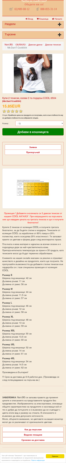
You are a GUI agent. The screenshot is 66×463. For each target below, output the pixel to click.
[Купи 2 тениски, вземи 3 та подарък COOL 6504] (33, 73)
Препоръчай (33, 152)
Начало (58, 18)
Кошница (43, 18)
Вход (30, 18)
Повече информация (38, 460)
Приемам (55, 456)
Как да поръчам (33, 429)
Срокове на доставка (33, 439)
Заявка (33, 147)
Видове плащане (33, 434)
